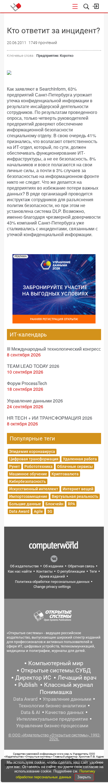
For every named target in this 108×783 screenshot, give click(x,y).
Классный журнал (68, 685)
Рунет (14, 466)
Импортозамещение (28, 496)
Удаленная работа (80, 459)
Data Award (19, 511)
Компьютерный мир (55, 663)
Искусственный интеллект (33, 489)
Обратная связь (81, 566)
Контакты (44, 571)
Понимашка (56, 692)
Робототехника (38, 466)
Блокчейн (54, 504)
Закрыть (84, 777)
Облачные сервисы (75, 466)
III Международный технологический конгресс (54, 349)
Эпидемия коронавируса (32, 451)
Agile (38, 511)
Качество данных (64, 712)
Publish (28, 685)
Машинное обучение (28, 474)
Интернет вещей (78, 489)
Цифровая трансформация (33, 459)
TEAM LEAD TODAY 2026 (33, 366)
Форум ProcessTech (27, 383)
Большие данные (25, 504)
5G (49, 511)
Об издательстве (24, 566)
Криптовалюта (65, 474)
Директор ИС (33, 677)
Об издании (53, 566)
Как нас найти (20, 571)
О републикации (71, 571)
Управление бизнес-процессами (52, 725)
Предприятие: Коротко (54, 55)
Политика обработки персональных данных (52, 582)
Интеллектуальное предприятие (52, 719)
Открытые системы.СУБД (56, 670)
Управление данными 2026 (35, 400)
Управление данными (67, 699)
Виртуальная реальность (75, 496)
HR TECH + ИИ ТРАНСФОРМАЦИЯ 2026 (49, 418)
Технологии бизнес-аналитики (52, 705)
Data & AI (30, 712)
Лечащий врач (77, 677)
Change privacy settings (52, 587)
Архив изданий (52, 576)
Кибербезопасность (27, 481)
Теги (93, 571)
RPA (71, 504)
